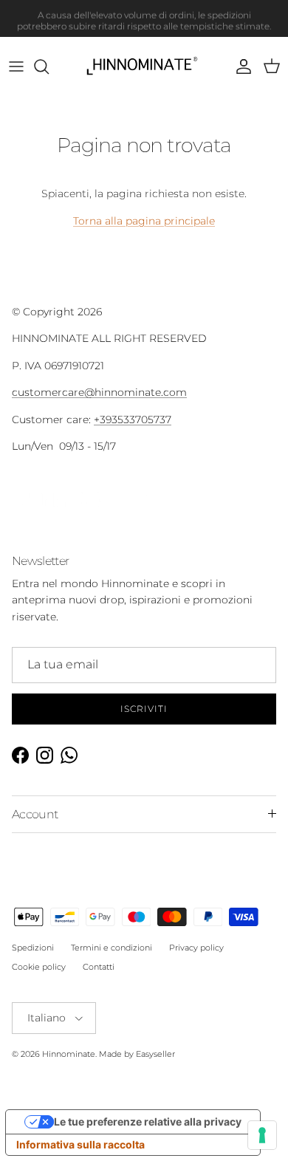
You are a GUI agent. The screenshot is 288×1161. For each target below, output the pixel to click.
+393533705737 (132, 419)
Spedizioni (33, 947)
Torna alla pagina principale (144, 220)
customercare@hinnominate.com (99, 392)
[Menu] (16, 66)
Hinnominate (68, 1054)
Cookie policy (39, 967)
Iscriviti (144, 708)
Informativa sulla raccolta (80, 1144)
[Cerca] (48, 66)
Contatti (98, 967)
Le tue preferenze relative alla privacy (147, 1121)
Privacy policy (196, 947)
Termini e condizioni (111, 947)
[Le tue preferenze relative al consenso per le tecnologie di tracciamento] (262, 1135)
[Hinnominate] (144, 66)
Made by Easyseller (137, 1054)
